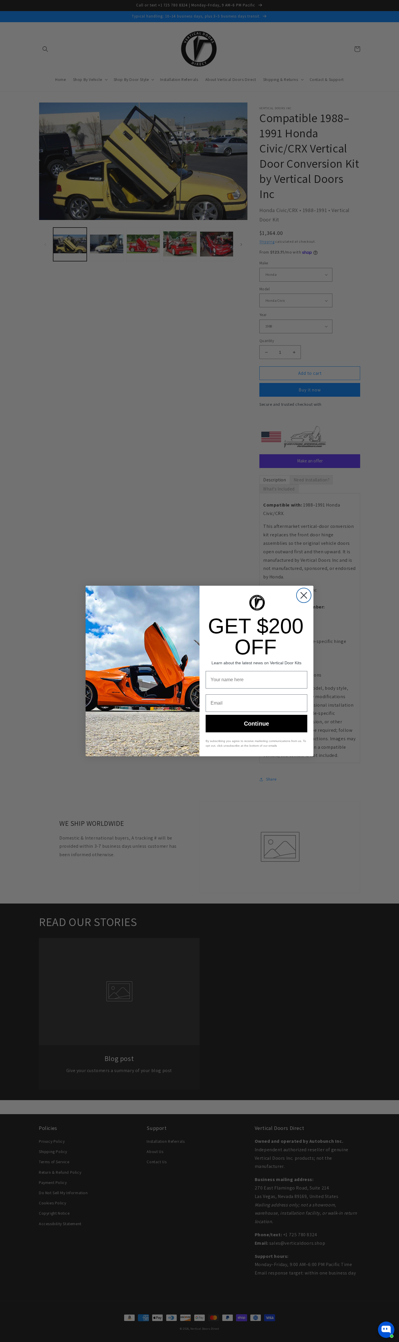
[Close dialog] (303, 595)
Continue (256, 723)
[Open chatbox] (386, 1330)
